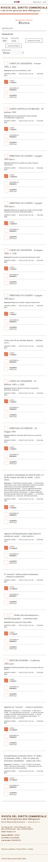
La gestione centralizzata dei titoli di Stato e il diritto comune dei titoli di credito (23, 476)
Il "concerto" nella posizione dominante (21, 574)
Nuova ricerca (13, 46)
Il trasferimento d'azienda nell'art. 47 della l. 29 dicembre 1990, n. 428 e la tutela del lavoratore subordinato (23, 758)
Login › (45, 2)
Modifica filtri (34, 41)
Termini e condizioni (8, 849)
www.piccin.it (34, 822)
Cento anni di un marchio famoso (18, 340)
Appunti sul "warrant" (13, 707)
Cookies (30, 849)
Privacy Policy (21, 849)
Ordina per (6, 50)
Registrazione (37, 2)
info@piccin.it (11, 832)
